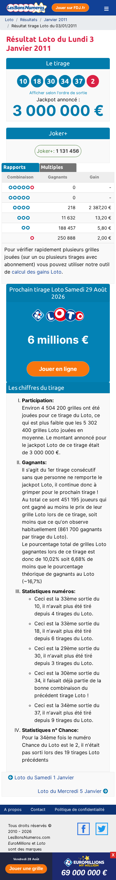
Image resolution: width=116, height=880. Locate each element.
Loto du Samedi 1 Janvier (44, 777)
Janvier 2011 (55, 19)
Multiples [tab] (52, 167)
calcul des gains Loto (37, 272)
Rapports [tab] (14, 167)
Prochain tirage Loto (37, 289)
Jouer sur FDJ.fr (70, 7)
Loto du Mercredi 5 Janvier (69, 791)
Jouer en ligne (58, 369)
